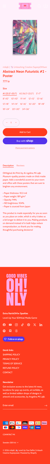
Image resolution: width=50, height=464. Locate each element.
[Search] (39, 6)
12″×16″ (40, 98)
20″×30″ (16, 109)
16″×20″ (32, 104)
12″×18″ (6, 104)
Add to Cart (25, 132)
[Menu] (4, 6)
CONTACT (7, 372)
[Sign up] (45, 405)
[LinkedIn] (40, 324)
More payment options (25, 148)
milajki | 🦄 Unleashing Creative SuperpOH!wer (25, 67)
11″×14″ (23, 98)
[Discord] (10, 330)
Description (8, 165)
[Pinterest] (28, 324)
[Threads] (16, 330)
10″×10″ (14, 98)
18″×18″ (41, 104)
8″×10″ (6, 98)
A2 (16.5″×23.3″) (26, 93)
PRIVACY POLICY (11, 359)
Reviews (20, 165)
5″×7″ (38, 93)
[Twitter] (34, 324)
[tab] (10, 165)
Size (5, 88)
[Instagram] (16, 324)
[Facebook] (4, 324)
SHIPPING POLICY (11, 354)
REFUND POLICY (11, 368)
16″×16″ (23, 104)
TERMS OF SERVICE (12, 363)
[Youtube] (10, 324)
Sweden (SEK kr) (9, 442)
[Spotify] (4, 330)
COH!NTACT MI (9, 434)
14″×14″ (15, 104)
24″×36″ (25, 109)
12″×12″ (32, 98)
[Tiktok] (22, 324)
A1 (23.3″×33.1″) (10, 93)
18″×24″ (6, 109)
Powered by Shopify (28, 453)
